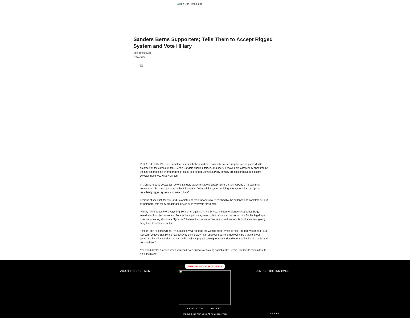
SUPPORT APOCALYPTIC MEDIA (205, 266)
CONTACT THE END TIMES (272, 271)
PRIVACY (274, 313)
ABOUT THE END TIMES (135, 271)
